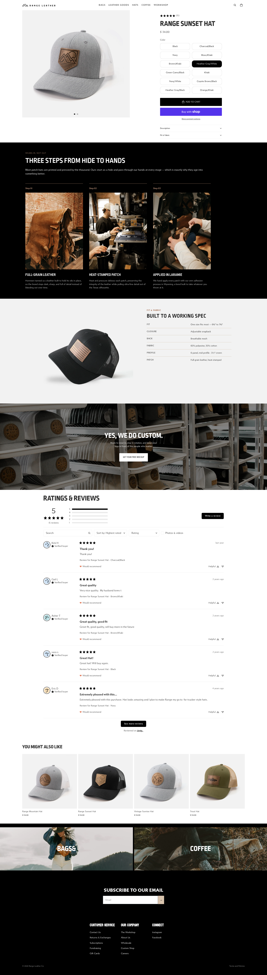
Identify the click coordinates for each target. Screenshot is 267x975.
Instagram (157, 932)
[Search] (234, 5)
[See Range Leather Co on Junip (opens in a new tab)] (140, 730)
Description (165, 128)
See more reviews (133, 723)
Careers (125, 953)
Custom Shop (127, 948)
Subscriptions (96, 943)
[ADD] (128, 804)
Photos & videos (174, 533)
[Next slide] (72, 781)
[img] (60, 545)
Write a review (212, 516)
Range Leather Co (36, 966)
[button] (88, 509)
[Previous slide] (27, 781)
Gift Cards (95, 953)
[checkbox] (176, 533)
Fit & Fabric (165, 135)
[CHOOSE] (72, 804)
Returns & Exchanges (100, 937)
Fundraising (95, 948)
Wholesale (126, 943)
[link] (170, 15)
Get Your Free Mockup (133, 457)
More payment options (191, 119)
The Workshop (128, 932)
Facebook (156, 937)
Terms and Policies (237, 966)
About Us (125, 937)
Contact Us (95, 932)
